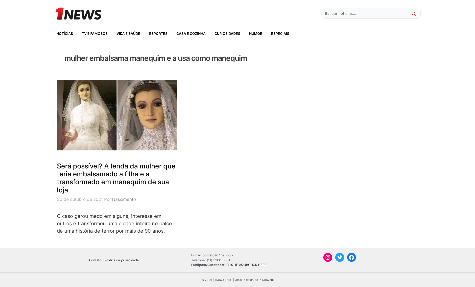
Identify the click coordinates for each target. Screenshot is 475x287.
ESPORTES (158, 33)
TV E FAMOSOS (95, 33)
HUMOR (255, 33)
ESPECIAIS (280, 33)
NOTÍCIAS (64, 33)
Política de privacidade (121, 260)
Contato (95, 260)
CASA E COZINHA (191, 33)
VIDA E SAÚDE (128, 33)
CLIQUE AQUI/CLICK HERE (246, 265)
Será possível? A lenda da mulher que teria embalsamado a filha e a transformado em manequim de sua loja (116, 178)
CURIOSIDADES (227, 33)
